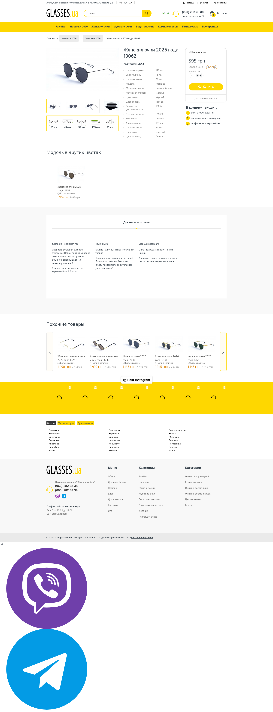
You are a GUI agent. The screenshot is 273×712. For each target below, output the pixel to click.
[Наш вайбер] (46, 588)
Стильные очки (193, 482)
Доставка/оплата (117, 482)
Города (189, 505)
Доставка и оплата (136, 222)
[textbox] (118, 13)
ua (130, 2)
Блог (205, 2)
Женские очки (147, 487)
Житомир (174, 436)
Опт (110, 510)
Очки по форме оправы (198, 493)
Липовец (173, 440)
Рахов (52, 450)
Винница (113, 436)
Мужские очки (147, 493)
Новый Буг (114, 443)
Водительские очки (149, 499)
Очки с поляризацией (197, 476)
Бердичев (54, 430)
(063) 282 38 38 (66, 486)
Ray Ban (143, 476)
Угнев (172, 450)
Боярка (172, 433)
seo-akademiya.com (142, 537)
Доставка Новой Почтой (65, 243)
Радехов (173, 447)
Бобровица (54, 433)
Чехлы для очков (148, 516)
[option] (82, 69)
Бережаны (114, 430)
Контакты (222, 2)
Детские (143, 510)
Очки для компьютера (151, 505)
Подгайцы (54, 447)
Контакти (113, 505)
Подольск (114, 447)
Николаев (54, 443)
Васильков (54, 436)
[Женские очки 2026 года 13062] (82, 69)
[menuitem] (61, 27)
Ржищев (113, 450)
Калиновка (114, 440)
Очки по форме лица (196, 487)
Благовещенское (178, 430)
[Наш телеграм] (46, 668)
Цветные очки (193, 499)
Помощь (189, 2)
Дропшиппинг (116, 499)
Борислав (114, 433)
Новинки (144, 482)
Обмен (111, 476)
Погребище (175, 443)
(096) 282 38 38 (66, 490)
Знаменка (54, 440)
